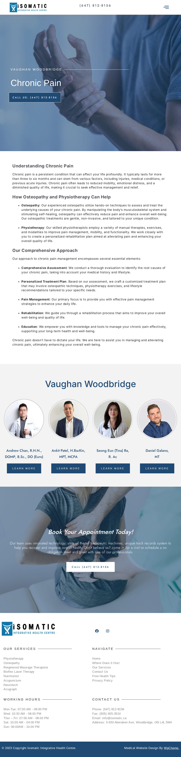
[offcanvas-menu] (166, 7)
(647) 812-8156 (95, 5)
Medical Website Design (141, 748)
